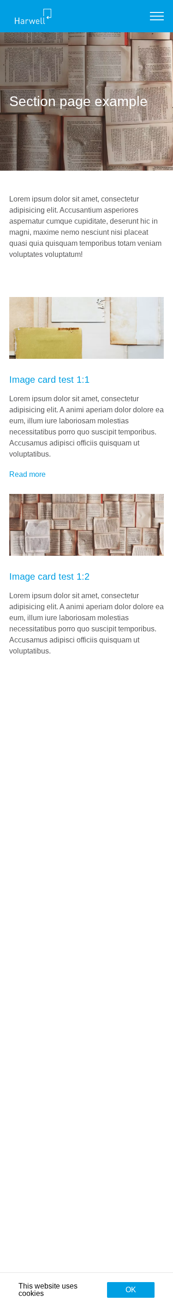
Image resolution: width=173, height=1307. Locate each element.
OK (130, 1290)
